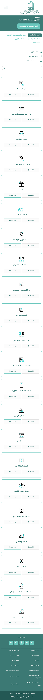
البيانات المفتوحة (34, 670)
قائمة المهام (35, 42)
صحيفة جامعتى (14, 665)
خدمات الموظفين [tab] (34, 39)
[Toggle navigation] (6, 8)
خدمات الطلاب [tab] (34, 35)
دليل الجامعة (35, 651)
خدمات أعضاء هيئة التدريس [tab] (16, 35)
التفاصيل (31, 95)
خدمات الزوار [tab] (19, 39)
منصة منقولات (34, 656)
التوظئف (36, 660)
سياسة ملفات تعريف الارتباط (34, 684)
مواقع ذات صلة (34, 665)
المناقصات (15, 660)
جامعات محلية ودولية (12, 670)
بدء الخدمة (12, 95)
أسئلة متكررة (15, 684)
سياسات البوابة (14, 676)
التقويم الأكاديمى (14, 656)
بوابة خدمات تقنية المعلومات (35, 677)
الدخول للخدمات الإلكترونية (28, 26)
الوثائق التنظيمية (14, 651)
